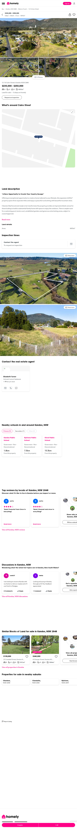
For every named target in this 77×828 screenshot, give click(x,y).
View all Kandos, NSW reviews (13, 530)
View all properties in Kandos (13, 667)
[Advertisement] (38, 177)
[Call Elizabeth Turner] (11, 388)
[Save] (73, 14)
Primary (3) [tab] (7, 431)
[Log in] (74, 3)
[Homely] (38, 817)
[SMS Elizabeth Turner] (16, 388)
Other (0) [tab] (32, 431)
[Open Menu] (3, 3)
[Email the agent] (71, 244)
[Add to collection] (27, 656)
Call (56, 825)
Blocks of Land (22, 9)
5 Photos (40, 77)
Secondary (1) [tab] (20, 431)
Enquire (20, 825)
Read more (6, 219)
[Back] (2, 14)
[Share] (69, 14)
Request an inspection (12, 97)
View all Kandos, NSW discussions (15, 596)
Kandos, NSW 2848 (11, 9)
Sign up (67, 3)
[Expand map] (72, 112)
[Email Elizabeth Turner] (5, 388)
